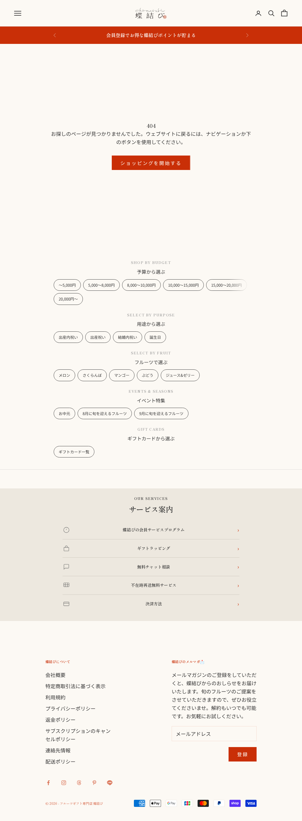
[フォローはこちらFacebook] (48, 783)
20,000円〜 (68, 299)
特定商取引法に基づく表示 (75, 686)
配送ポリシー (60, 761)
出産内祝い (68, 337)
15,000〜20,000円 (226, 285)
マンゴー (121, 375)
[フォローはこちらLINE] (110, 783)
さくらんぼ (92, 375)
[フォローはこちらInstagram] (64, 783)
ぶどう (147, 375)
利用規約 (55, 697)
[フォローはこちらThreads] (79, 783)
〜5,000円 (67, 285)
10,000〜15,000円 (183, 285)
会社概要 (55, 674)
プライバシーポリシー (70, 708)
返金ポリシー (60, 719)
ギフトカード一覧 (74, 452)
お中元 (64, 413)
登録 (242, 754)
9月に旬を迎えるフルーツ (161, 413)
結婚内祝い (127, 337)
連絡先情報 (57, 750)
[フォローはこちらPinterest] (94, 783)
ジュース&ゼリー (180, 375)
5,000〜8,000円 (101, 285)
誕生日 (155, 337)
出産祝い (98, 337)
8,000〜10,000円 (141, 285)
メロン (64, 375)
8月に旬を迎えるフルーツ (105, 413)
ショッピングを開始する (151, 162)
